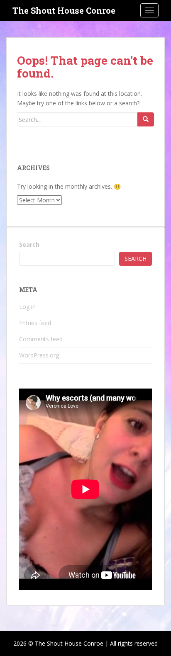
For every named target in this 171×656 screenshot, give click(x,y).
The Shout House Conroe (63, 10)
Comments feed (41, 339)
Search (29, 244)
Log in (27, 307)
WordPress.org (39, 355)
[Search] (145, 119)
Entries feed (35, 323)
